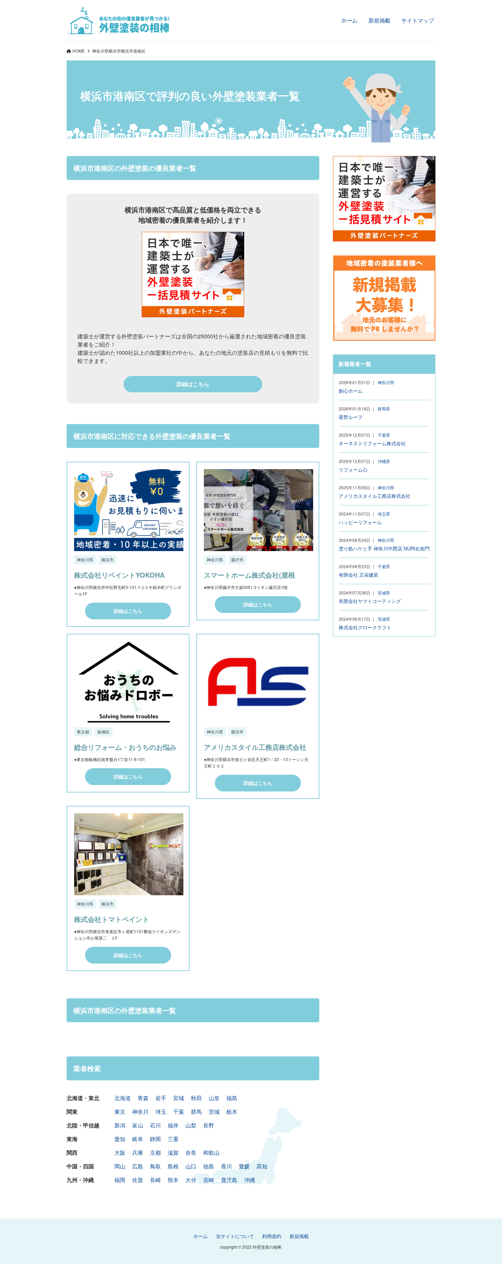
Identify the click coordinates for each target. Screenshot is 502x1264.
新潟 (119, 1125)
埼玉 (160, 1111)
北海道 (122, 1098)
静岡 (155, 1139)
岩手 (160, 1098)
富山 (137, 1125)
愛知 (119, 1139)
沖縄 (249, 1180)
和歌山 (211, 1152)
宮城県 (384, 592)
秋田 (196, 1098)
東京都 (83, 731)
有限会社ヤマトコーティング (370, 601)
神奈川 (140, 1111)
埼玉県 (384, 514)
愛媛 (244, 1166)
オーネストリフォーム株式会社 (372, 443)
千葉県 (384, 435)
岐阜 (137, 1139)
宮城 (178, 1098)
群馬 (196, 1111)
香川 (226, 1166)
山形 (214, 1098)
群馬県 (384, 408)
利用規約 (271, 1236)
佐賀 (137, 1180)
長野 (208, 1125)
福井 (173, 1125)
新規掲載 (379, 20)
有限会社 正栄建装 (358, 574)
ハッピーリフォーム (360, 522)
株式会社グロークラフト (365, 627)
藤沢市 (237, 559)
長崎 (155, 1180)
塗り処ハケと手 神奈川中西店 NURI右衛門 (384, 548)
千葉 (178, 1111)
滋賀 (173, 1152)
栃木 (231, 1111)
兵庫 (137, 1152)
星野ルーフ (351, 416)
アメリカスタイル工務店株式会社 (255, 747)
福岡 (119, 1180)
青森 (143, 1098)
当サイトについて (235, 1236)
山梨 (190, 1125)
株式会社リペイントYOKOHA (119, 575)
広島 (137, 1166)
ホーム (349, 20)
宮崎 (208, 1180)
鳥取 (155, 1166)
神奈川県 (100, 51)
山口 (190, 1166)
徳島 (208, 1166)
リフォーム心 (353, 469)
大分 (190, 1180)
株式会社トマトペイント (111, 919)
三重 (173, 1139)
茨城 (214, 1111)
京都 (155, 1152)
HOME (78, 51)
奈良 (190, 1152)
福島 (231, 1098)
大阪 (119, 1152)
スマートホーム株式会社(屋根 (249, 575)
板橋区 (103, 731)
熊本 (173, 1180)
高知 (261, 1166)
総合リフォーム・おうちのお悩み (125, 747)
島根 (173, 1166)
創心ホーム (351, 390)
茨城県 (384, 619)
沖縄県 (384, 461)
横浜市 (115, 51)
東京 (119, 1111)
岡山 (119, 1166)
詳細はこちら (193, 384)
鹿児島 (229, 1180)
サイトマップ (417, 20)
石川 (155, 1125)
